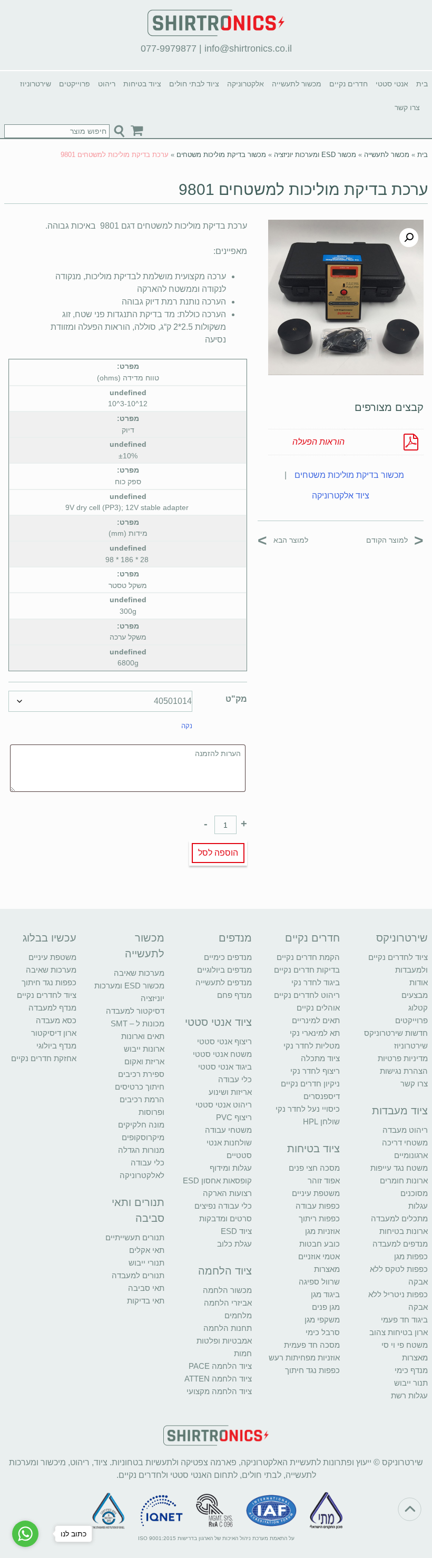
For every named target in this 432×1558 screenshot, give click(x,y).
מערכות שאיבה (139, 972)
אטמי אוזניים (319, 1256)
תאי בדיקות (145, 1300)
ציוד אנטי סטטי (218, 1022)
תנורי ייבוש (146, 1262)
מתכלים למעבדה (399, 1218)
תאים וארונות (142, 1036)
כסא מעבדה (56, 1020)
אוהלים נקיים (318, 1007)
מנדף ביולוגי (56, 1045)
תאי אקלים (146, 1250)
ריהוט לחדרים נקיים (307, 995)
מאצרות (415, 1357)
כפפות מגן (411, 1256)
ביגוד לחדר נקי (315, 982)
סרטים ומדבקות (225, 1218)
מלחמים (238, 1315)
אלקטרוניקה (245, 84)
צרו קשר (407, 107)
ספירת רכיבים (141, 1074)
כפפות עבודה (318, 1205)
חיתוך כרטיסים (139, 1086)
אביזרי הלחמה (228, 1302)
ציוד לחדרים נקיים (46, 995)
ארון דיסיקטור (53, 1032)
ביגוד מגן (325, 1294)
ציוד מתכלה (320, 1058)
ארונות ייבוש (144, 1048)
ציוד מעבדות (400, 1110)
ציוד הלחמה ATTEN (218, 1378)
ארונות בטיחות (403, 1231)
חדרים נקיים (348, 84)
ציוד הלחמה (225, 1271)
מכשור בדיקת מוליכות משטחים (221, 155)
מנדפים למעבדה (400, 1243)
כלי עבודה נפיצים (223, 1205)
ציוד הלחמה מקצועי (219, 1391)
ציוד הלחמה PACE (220, 1365)
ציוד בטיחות (142, 84)
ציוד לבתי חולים (194, 84)
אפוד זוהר (324, 1180)
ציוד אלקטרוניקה (340, 495)
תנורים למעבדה (138, 1275)
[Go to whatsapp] (25, 1534)
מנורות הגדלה (141, 1149)
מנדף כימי (411, 1370)
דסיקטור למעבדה (135, 1010)
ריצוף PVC (234, 1117)
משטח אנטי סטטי (222, 1054)
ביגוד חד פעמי (404, 1319)
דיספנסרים (321, 1096)
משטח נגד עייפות (399, 1167)
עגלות (418, 1205)
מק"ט (236, 698)
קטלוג (418, 1007)
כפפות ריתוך (319, 1218)
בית (422, 84)
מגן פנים (326, 1306)
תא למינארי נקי (315, 1032)
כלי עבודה (235, 1079)
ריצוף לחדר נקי (315, 1070)
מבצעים (414, 995)
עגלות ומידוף (231, 1167)
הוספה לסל (218, 852)
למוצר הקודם (395, 540)
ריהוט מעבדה (405, 1129)
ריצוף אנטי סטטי (224, 1041)
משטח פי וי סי (404, 1344)
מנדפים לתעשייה (223, 982)
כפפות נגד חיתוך (312, 1370)
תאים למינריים (316, 1020)
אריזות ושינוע (230, 1091)
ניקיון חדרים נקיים (310, 1083)
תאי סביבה (146, 1287)
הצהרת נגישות (404, 1070)
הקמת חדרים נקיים (308, 957)
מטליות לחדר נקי (311, 1045)
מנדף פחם (234, 995)
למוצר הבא (283, 540)
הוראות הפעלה (318, 441)
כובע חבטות (319, 1243)
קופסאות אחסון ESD (217, 1180)
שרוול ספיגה (319, 1281)
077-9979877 (169, 48)
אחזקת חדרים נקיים (43, 1058)
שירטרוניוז (35, 84)
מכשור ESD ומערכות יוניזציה (315, 155)
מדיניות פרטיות (403, 1058)
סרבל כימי (323, 1332)
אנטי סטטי (392, 84)
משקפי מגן (322, 1319)
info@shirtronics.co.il (248, 48)
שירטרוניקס (402, 938)
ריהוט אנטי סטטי (223, 1104)
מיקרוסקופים (143, 1137)
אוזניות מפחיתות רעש (304, 1357)
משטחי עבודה (228, 1129)
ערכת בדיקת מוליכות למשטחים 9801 (303, 189)
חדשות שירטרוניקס (396, 1032)
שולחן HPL (321, 1121)
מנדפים (235, 938)
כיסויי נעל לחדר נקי (308, 1108)
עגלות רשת (409, 1395)
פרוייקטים (74, 84)
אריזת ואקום (144, 1061)
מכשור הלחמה (227, 1290)
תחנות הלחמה (227, 1328)
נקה (186, 726)
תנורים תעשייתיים (134, 1237)
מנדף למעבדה (52, 1007)
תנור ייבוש (411, 1382)
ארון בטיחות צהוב (398, 1332)
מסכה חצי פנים (314, 1167)
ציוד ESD (236, 1231)
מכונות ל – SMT (137, 1023)
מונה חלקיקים (141, 1124)
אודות (418, 982)
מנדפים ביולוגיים (224, 969)
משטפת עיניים (316, 1193)
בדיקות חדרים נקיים (307, 969)
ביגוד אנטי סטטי (225, 1066)
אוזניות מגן (322, 1231)
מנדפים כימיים (228, 957)
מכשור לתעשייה (296, 84)
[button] (408, 237)
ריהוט (106, 84)
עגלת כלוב (234, 1243)
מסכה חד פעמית (312, 1344)
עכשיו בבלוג (49, 938)
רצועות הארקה (227, 1193)
